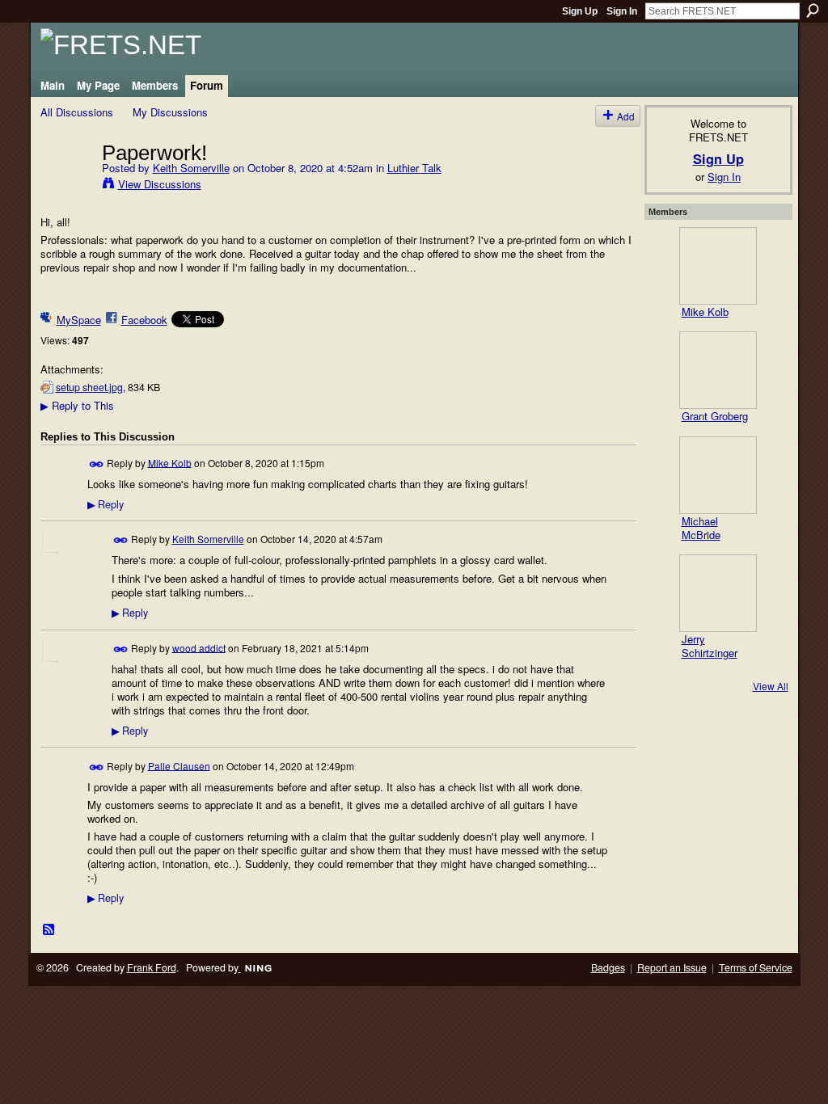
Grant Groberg (715, 415)
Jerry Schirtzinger (709, 645)
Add (626, 116)
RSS (49, 930)
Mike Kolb (170, 462)
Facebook (144, 319)
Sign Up (580, 11)
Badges (608, 967)
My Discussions (170, 112)
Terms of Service (755, 967)
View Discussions (159, 184)
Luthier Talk (414, 167)
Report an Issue (672, 967)
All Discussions (76, 112)
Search (812, 10)
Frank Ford (151, 967)
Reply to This (77, 405)
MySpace (79, 319)
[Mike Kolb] (718, 266)
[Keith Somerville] (66, 185)
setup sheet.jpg (89, 387)
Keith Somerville (191, 167)
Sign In (621, 11)
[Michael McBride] (718, 475)
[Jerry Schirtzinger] (718, 593)
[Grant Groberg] (718, 370)
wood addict (199, 647)
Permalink (96, 464)
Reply (105, 504)
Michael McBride (701, 527)
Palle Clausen (179, 765)
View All (770, 686)
